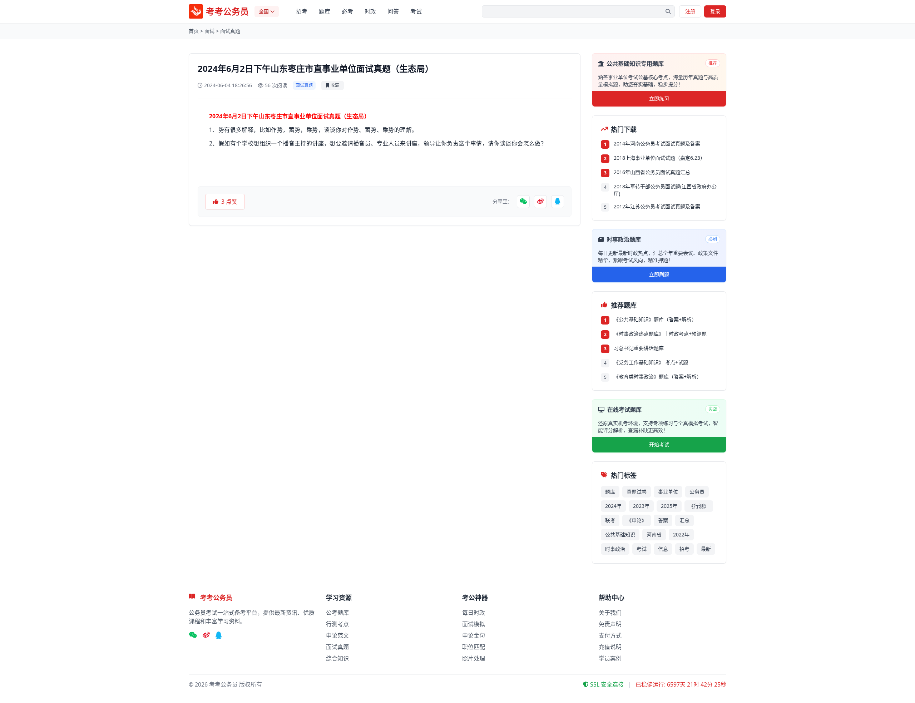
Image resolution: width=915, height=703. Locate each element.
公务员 (696, 491)
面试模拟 (473, 624)
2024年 (613, 506)
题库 (324, 11)
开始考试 (659, 444)
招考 (301, 11)
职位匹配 (473, 647)
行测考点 (337, 624)
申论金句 (473, 635)
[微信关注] (193, 635)
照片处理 (473, 658)
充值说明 (610, 647)
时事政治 (615, 548)
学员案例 (610, 658)
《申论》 (637, 520)
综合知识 (337, 658)
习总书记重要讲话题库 (639, 348)
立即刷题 (659, 274)
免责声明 (610, 624)
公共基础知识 (620, 534)
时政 (370, 11)
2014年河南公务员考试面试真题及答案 (657, 143)
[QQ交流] (219, 635)
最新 (706, 548)
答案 (663, 520)
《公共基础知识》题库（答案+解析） (655, 319)
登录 (715, 11)
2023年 (641, 506)
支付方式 (610, 635)
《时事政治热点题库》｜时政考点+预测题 (660, 333)
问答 (393, 11)
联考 (610, 520)
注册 (690, 11)
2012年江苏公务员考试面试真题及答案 (657, 206)
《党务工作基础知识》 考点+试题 (651, 362)
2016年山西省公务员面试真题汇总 (652, 172)
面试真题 (230, 31)
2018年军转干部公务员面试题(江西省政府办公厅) (665, 190)
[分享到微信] (523, 201)
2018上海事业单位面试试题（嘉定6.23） (659, 157)
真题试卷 (637, 491)
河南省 (654, 534)
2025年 (669, 506)
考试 (416, 11)
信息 (663, 548)
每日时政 (473, 613)
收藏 (335, 85)
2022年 (681, 534)
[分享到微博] (540, 201)
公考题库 (337, 613)
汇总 (684, 520)
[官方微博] (206, 635)
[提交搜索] (668, 11)
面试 (209, 31)
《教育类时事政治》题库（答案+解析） (658, 376)
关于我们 (610, 613)
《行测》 (699, 506)
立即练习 (659, 98)
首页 (194, 31)
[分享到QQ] (557, 201)
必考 (347, 11)
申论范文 (337, 635)
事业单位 (668, 491)
